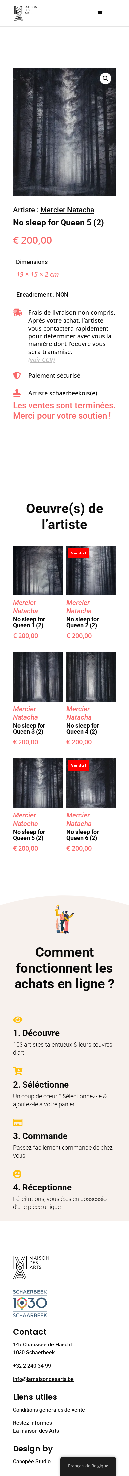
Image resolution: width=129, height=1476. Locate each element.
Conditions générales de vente (49, 1410)
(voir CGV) (41, 360)
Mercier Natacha (67, 210)
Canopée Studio (32, 1461)
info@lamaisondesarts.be (43, 1379)
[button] (105, 78)
